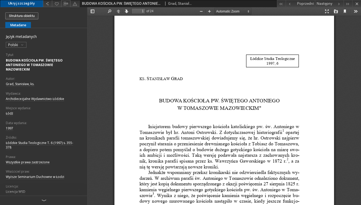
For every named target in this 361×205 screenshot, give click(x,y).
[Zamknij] (356, 3)
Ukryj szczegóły (21, 3)
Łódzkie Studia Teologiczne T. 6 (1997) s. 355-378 (39, 145)
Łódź (9, 113)
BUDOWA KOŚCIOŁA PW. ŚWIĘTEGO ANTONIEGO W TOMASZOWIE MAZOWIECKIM (34, 65)
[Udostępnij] (47, 3)
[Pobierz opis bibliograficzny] (65, 3)
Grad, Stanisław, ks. (20, 84)
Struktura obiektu (22, 16)
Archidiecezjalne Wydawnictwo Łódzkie (35, 99)
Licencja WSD (15, 191)
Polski (13, 44)
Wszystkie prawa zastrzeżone (28, 162)
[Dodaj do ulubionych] (56, 3)
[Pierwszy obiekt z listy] (281, 3)
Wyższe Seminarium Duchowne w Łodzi (35, 177)
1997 (9, 128)
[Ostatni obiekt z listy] (348, 3)
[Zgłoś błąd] (74, 3)
